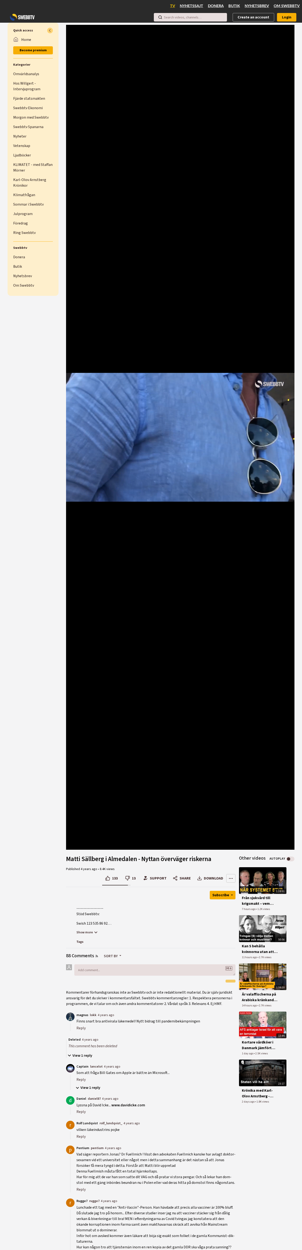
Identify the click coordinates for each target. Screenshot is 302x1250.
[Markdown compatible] (228, 968)
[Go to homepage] (21, 17)
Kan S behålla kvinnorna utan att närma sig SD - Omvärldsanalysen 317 (258, 949)
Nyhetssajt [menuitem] (191, 6)
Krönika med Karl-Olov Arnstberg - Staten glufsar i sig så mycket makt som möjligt (260, 1093)
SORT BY (111, 956)
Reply (81, 1028)
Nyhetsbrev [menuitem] (257, 6)
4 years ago (106, 1015)
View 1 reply (82, 1055)
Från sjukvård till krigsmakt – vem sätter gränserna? (257, 900)
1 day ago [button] (248, 1054)
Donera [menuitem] (216, 6)
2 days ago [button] (248, 1102)
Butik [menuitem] (234, 6)
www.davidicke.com (128, 1105)
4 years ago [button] (89, 869)
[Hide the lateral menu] (50, 30)
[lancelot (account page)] (70, 1067)
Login (286, 17)
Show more (84, 932)
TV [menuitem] (172, 6)
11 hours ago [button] (249, 957)
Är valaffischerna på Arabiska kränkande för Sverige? (259, 997)
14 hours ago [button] (249, 1006)
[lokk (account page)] (70, 1016)
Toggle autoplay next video (290, 859)
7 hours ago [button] (249, 909)
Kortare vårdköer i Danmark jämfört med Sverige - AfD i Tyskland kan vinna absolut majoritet (258, 1045)
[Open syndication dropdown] (96, 956)
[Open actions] (230, 878)
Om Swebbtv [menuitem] (287, 6)
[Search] (160, 17)
